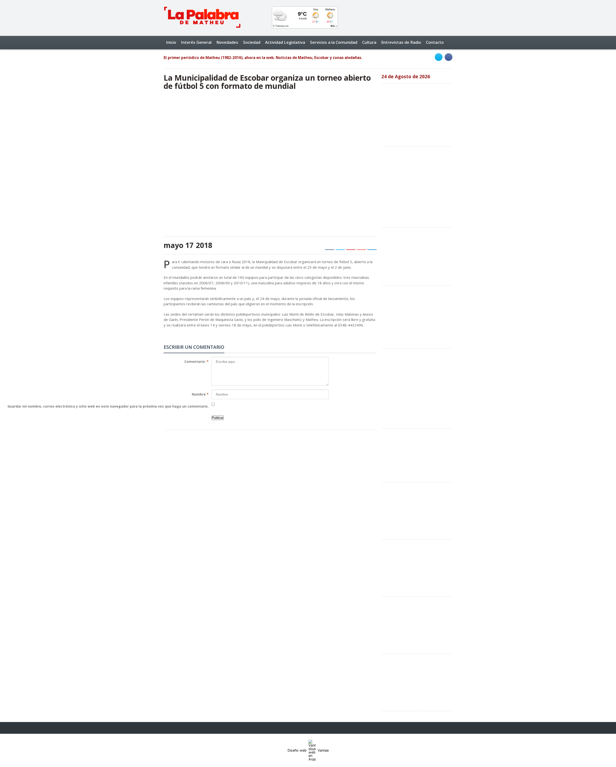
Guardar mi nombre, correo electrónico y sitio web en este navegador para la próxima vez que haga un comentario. (108, 406)
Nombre (200, 394)
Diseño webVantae (308, 750)
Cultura (369, 42)
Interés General (196, 42)
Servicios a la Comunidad (333, 42)
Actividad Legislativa (285, 42)
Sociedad (251, 42)
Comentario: (196, 361)
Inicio (171, 42)
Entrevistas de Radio (401, 42)
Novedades (227, 42)
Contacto (435, 42)
